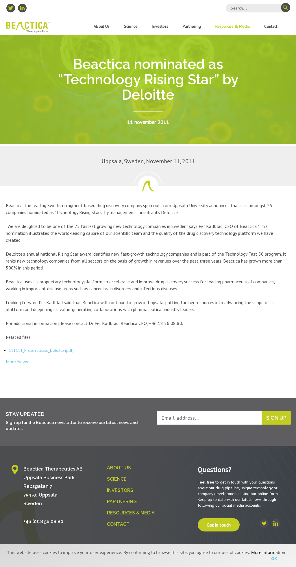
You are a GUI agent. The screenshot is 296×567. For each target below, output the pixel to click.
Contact (270, 26)
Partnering (192, 26)
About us (102, 26)
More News (17, 362)
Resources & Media (232, 26)
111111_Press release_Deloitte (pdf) (41, 350)
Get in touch (219, 525)
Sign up (276, 418)
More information (268, 552)
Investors (160, 26)
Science (131, 26)
